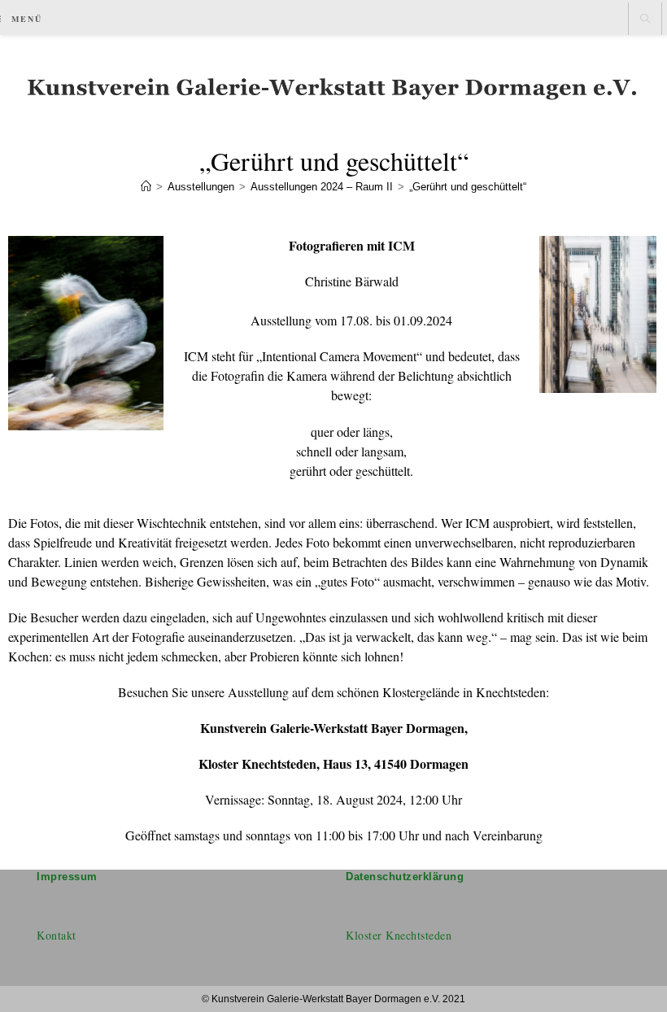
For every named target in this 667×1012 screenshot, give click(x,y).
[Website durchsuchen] (645, 19)
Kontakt (56, 935)
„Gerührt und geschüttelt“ (467, 187)
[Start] (146, 187)
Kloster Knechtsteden (398, 935)
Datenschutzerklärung (405, 876)
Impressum (67, 876)
